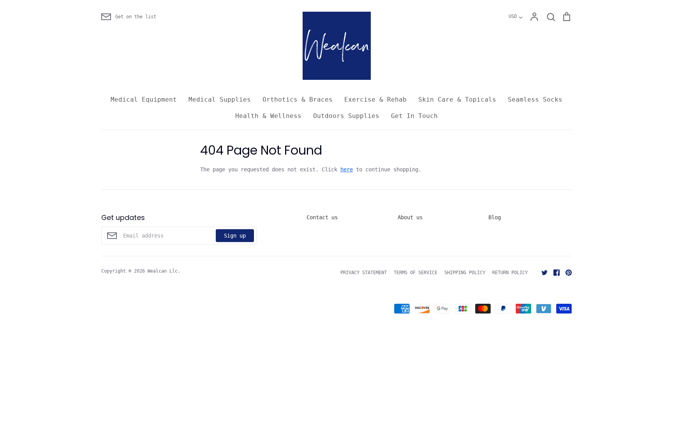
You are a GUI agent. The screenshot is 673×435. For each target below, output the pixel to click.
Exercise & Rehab (375, 99)
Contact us (322, 217)
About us (410, 217)
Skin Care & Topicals (457, 99)
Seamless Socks (535, 99)
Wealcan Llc (163, 271)
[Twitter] (542, 272)
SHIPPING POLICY (464, 272)
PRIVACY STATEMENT (363, 272)
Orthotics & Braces (298, 99)
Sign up (235, 235)
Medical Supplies (220, 99)
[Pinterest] (566, 272)
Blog (494, 217)
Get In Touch (414, 116)
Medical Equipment (144, 99)
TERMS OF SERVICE (415, 272)
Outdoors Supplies (346, 116)
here (346, 169)
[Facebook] (554, 272)
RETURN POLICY (510, 272)
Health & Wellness (268, 116)
